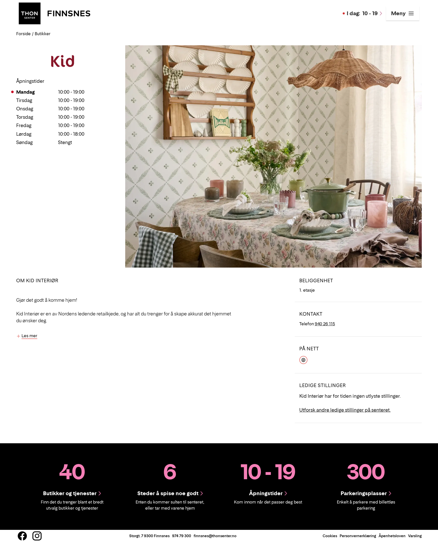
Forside (23, 33)
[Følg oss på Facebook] (22, 536)
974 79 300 (181, 536)
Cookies (330, 536)
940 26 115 (325, 323)
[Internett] (303, 359)
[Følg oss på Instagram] (37, 536)
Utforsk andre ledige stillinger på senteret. (345, 410)
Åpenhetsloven (392, 536)
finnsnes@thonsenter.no (215, 536)
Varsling (415, 536)
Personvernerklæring (358, 536)
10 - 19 (362, 13)
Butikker (42, 33)
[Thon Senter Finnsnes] (54, 12)
